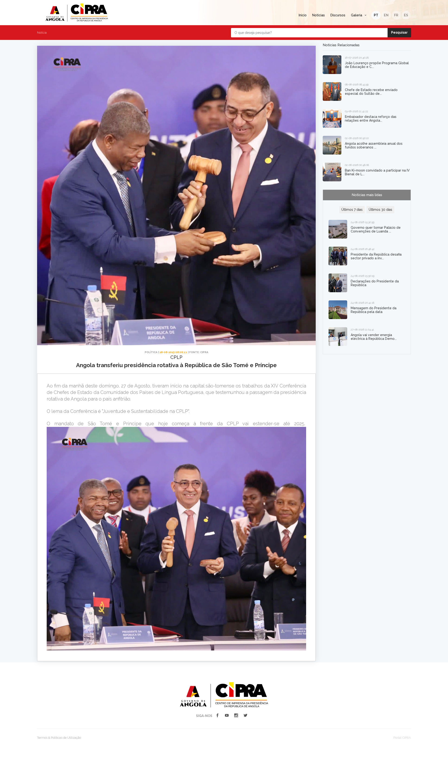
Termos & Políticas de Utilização (59, 737)
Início (303, 15)
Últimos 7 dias (352, 209)
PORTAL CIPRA (77, 12)
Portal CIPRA (402, 737)
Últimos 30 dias (380, 209)
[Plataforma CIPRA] (224, 694)
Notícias (318, 15)
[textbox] (176, 517)
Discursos (337, 15)
